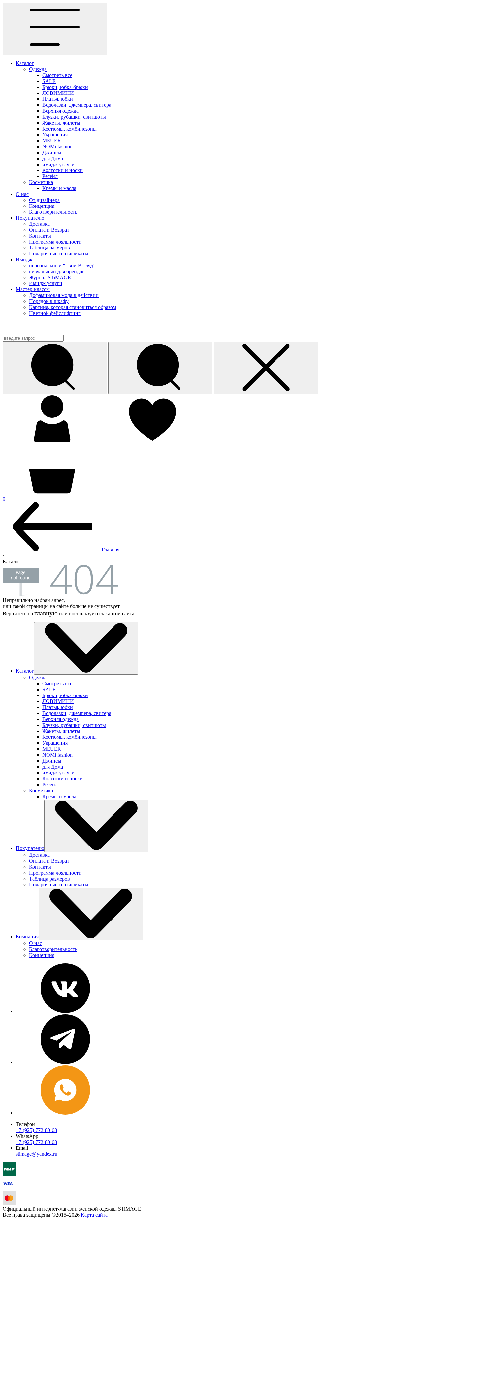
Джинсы (51, 152)
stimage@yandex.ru (36, 1154)
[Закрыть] (266, 368)
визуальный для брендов (57, 271)
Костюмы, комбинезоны (69, 129)
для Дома (52, 158)
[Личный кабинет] (53, 442)
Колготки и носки (62, 170)
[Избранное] (152, 442)
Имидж (24, 259)
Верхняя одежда (60, 111)
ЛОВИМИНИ (58, 93)
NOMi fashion (57, 146)
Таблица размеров (49, 247)
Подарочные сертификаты (58, 253)
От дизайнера (44, 200)
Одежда (38, 69)
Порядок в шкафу (49, 301)
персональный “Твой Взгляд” (62, 265)
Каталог (25, 63)
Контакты (40, 236)
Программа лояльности (55, 241)
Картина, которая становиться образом (72, 307)
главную (46, 613)
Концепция (41, 206)
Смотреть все (57, 75)
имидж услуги (58, 164)
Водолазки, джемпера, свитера (76, 105)
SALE (49, 81)
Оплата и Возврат (49, 230)
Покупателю (30, 218)
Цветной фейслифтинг (55, 313)
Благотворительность (53, 212)
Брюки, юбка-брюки (65, 87)
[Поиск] (160, 368)
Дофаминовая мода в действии (64, 295)
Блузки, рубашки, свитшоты (74, 117)
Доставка (39, 224)
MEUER (51, 140)
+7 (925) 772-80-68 (36, 1130)
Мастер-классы (33, 289)
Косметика (41, 182)
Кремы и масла (59, 188)
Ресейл (50, 176)
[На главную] (34, 331)
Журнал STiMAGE (50, 277)
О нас (22, 194)
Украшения (55, 134)
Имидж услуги (45, 283)
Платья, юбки (57, 99)
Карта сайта (94, 1215)
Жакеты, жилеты (61, 123)
